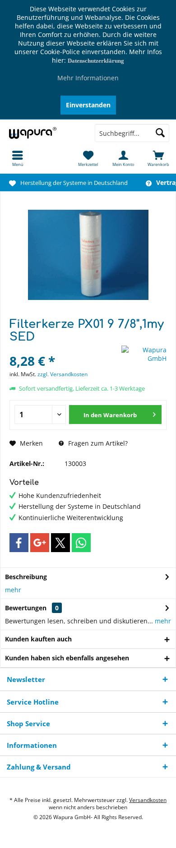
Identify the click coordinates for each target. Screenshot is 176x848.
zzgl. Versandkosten (62, 374)
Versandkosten (148, 800)
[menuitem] (17, 158)
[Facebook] (18, 542)
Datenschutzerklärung (96, 60)
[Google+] (39, 542)
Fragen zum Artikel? (97, 443)
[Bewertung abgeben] (64, 349)
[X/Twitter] (60, 542)
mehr (13, 589)
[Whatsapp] (81, 542)
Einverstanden (88, 105)
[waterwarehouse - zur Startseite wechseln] (44, 133)
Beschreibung (26, 576)
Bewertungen (25, 608)
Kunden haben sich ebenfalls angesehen (67, 658)
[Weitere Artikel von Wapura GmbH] (144, 354)
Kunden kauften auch (38, 639)
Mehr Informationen (88, 78)
